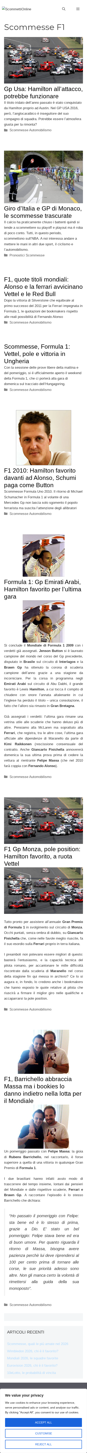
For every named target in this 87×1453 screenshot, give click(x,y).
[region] (43, 1421)
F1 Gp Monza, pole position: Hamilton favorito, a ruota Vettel (42, 856)
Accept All (43, 1422)
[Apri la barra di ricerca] (64, 9)
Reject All (43, 1444)
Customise (43, 1433)
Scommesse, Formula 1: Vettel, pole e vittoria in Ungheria (37, 353)
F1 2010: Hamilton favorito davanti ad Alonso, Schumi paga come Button (40, 477)
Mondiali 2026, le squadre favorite (32, 1358)
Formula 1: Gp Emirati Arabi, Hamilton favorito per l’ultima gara (42, 589)
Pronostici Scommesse (27, 255)
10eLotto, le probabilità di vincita (31, 1373)
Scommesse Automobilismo (30, 130)
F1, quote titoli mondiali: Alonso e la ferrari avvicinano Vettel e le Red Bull (43, 286)
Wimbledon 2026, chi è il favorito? (32, 1351)
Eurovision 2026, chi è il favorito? (32, 1365)
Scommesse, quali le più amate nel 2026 (37, 1344)
